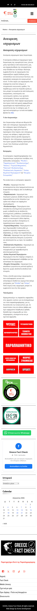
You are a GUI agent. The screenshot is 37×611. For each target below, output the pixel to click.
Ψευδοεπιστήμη (22, 163)
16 (31, 510)
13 (17, 510)
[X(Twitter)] (8, 571)
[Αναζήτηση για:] (13, 21)
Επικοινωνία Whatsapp (19, 432)
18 (8, 513)
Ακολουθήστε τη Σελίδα (18, 466)
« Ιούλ (5, 524)
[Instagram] (11, 4)
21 (22, 513)
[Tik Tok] (14, 4)
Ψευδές (24, 161)
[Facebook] (4, 4)
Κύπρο (27, 283)
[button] (32, 13)
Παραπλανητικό (9, 163)
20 (17, 513)
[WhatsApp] (24, 571)
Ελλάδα (17, 283)
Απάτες (6, 166)
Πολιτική (7, 168)
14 (22, 510)
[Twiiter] (8, 4)
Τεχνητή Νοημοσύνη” (18, 166)
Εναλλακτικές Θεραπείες (13, 170)
